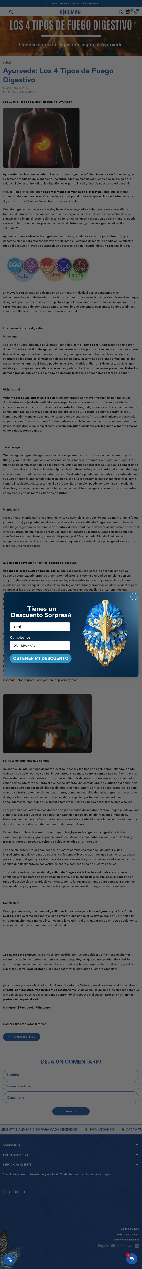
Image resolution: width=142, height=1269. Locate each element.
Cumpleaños (20, 637)
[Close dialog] (134, 596)
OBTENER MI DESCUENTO (40, 658)
